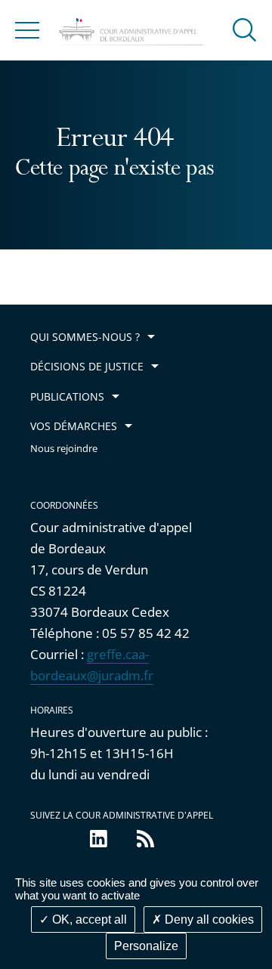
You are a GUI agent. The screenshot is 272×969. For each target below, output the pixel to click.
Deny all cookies (208, 919)
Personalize (146, 946)
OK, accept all (88, 919)
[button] (245, 29)
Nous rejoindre (63, 448)
